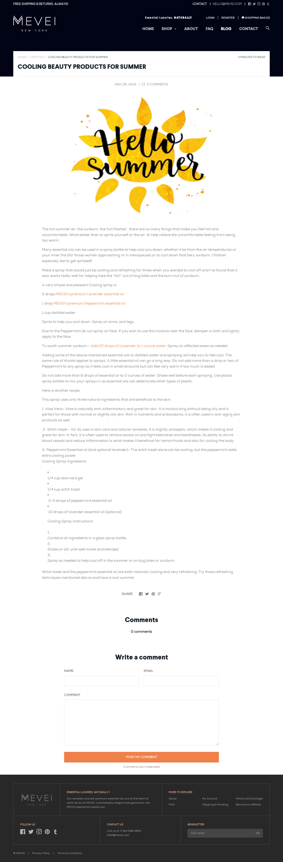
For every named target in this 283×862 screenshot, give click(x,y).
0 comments (157, 84)
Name (68, 671)
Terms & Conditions (69, 853)
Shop (167, 29)
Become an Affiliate (248, 804)
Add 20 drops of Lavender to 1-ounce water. (129, 346)
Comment (72, 695)
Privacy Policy (41, 853)
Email (148, 671)
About (191, 29)
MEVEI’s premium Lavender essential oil (90, 294)
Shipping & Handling (215, 804)
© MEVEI (19, 853)
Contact (248, 29)
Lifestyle (37, 57)
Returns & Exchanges (249, 798)
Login (210, 17)
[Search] (268, 30)
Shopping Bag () (257, 17)
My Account (209, 798)
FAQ (209, 29)
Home (148, 29)
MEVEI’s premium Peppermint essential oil (89, 303)
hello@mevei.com (227, 4)
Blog (226, 29)
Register (228, 17)
